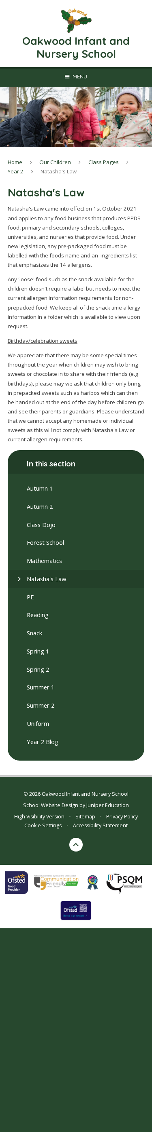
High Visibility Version (39, 816)
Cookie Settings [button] (43, 825)
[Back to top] (76, 845)
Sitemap (85, 816)
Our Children (55, 162)
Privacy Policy (122, 816)
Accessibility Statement (100, 825)
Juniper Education (107, 805)
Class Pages (103, 162)
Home (15, 162)
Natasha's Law (59, 171)
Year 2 (16, 171)
